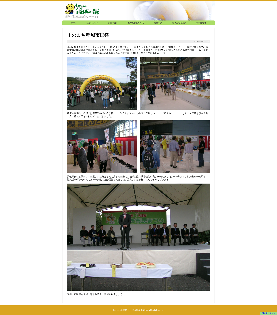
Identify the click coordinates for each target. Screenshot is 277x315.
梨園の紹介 (113, 23)
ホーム (74, 23)
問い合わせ (201, 23)
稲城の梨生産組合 (140, 310)
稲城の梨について (136, 23)
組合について (93, 23)
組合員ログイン (268, 313)
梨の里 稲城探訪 (179, 23)
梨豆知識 (158, 23)
